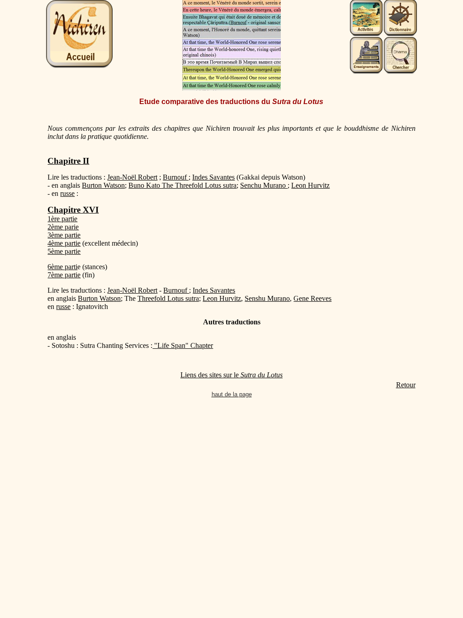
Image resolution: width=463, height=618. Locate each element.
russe (67, 193)
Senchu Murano (264, 185)
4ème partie (63, 243)
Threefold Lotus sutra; (169, 298)
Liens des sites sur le (231, 375)
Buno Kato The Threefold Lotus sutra (182, 185)
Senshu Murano (267, 298)
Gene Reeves (312, 298)
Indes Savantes (213, 177)
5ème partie (63, 251)
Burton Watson (103, 185)
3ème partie (63, 235)
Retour (406, 385)
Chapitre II (68, 161)
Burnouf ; (176, 177)
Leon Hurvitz (310, 185)
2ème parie (63, 227)
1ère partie (62, 219)
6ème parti (62, 267)
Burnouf (176, 290)
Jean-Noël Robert (132, 177)
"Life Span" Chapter (182, 345)
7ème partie (63, 275)
